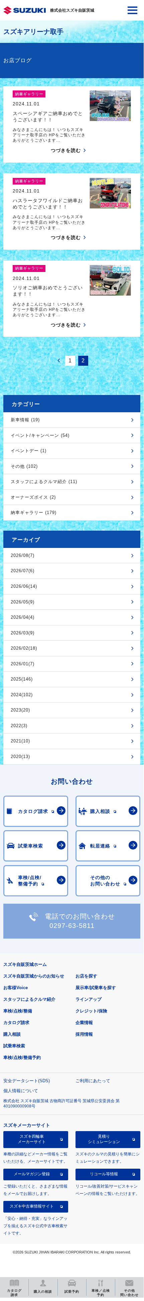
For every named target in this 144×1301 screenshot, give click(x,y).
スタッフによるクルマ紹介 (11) (44, 481)
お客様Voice (15, 987)
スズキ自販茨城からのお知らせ (33, 976)
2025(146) (22, 679)
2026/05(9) (22, 601)
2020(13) (20, 756)
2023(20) (20, 710)
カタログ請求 (16, 1022)
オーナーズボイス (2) (33, 497)
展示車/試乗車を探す (96, 987)
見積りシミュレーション (104, 1139)
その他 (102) (24, 466)
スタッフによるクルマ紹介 (29, 999)
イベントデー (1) (28, 450)
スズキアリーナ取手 (33, 31)
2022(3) (19, 725)
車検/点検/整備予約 (22, 1057)
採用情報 (84, 1034)
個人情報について (20, 1090)
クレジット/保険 (91, 1010)
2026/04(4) (22, 617)
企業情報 (84, 1022)
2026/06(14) (24, 586)
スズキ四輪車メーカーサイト (32, 1139)
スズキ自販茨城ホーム (25, 964)
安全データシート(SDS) (26, 1080)
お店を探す (86, 976)
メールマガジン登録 (32, 1174)
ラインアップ (89, 999)
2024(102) (22, 694)
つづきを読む (66, 150)
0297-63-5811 (72, 925)
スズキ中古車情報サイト (32, 1206)
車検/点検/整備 (17, 1010)
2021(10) (20, 740)
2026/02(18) (24, 648)
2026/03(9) (22, 632)
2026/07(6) (22, 570)
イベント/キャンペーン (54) (40, 435)
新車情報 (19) (25, 419)
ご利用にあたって (93, 1080)
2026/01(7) (22, 663)
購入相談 (12, 1034)
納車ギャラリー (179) (33, 512)
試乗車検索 (14, 1045)
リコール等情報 (104, 1174)
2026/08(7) (22, 555)
